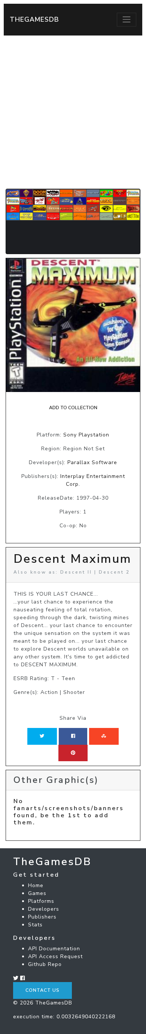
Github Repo (45, 964)
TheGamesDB (34, 19)
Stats (35, 924)
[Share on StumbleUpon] (103, 736)
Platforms (41, 901)
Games (37, 893)
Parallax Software (92, 462)
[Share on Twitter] (42, 736)
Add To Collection (73, 408)
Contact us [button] (42, 990)
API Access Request (55, 956)
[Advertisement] (73, 112)
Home (35, 885)
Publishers (42, 916)
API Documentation (54, 948)
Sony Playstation (86, 434)
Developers (43, 909)
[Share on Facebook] (73, 736)
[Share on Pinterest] (73, 753)
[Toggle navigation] (126, 19)
